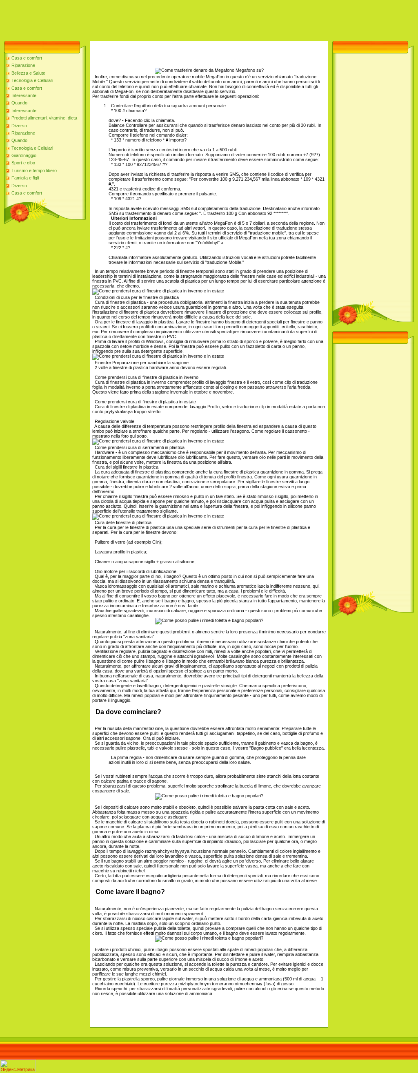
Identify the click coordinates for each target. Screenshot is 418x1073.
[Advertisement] (148, 18)
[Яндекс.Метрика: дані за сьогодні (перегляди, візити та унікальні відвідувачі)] (18, 1066)
